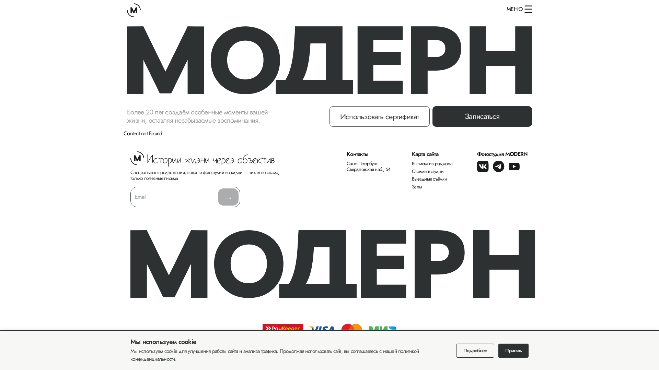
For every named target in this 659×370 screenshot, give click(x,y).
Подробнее (475, 350)
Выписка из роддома (432, 163)
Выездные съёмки (429, 178)
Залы (417, 186)
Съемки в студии (427, 171)
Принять (513, 350)
